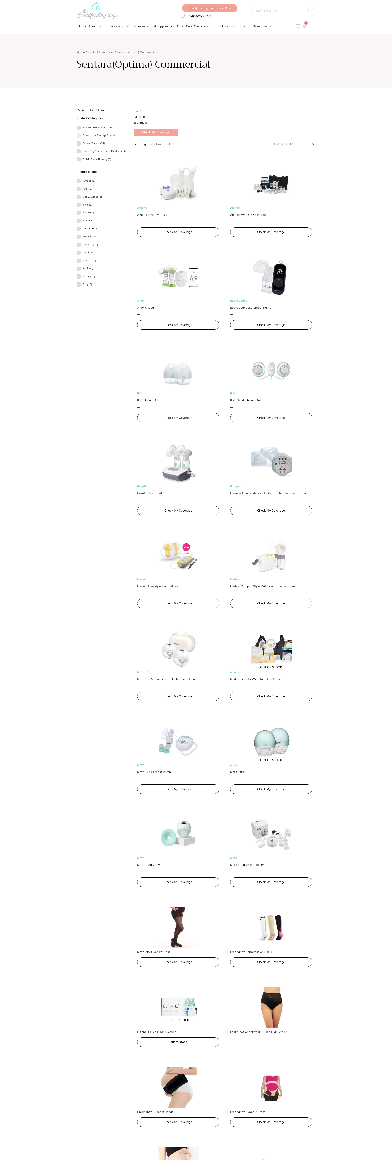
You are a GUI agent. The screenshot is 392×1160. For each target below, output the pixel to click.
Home (81, 52)
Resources (260, 26)
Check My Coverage (156, 132)
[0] (304, 27)
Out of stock (178, 1042)
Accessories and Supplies (150, 26)
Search (311, 9)
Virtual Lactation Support (231, 26)
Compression (116, 26)
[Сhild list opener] (120, 127)
